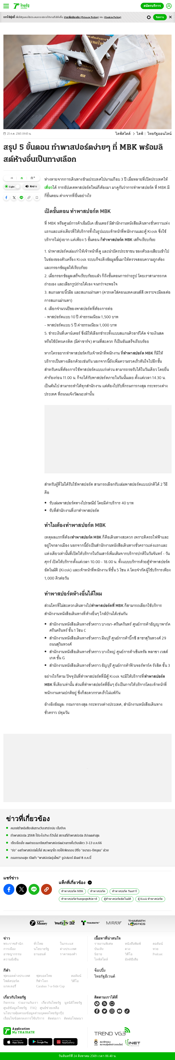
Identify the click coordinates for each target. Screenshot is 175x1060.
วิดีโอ (127, 954)
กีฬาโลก (38, 981)
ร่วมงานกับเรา (26, 1002)
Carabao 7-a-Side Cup (49, 986)
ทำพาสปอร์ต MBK (71, 891)
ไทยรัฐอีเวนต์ (103, 976)
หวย (153, 949)
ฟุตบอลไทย (40, 976)
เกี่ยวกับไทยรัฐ (48, 1002)
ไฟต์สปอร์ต (10, 981)
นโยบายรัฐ (39, 949)
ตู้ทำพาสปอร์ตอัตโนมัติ (114, 898)
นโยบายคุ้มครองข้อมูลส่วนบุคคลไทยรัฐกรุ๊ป (30, 1013)
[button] (6, 197)
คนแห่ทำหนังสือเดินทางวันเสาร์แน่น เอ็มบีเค (38, 828)
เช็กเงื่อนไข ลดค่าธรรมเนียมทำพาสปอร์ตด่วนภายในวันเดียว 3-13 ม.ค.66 (56, 842)
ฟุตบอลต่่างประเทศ (15, 976)
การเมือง (9, 949)
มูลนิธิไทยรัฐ (68, 1002)
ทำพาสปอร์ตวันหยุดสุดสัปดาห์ (78, 898)
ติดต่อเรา (48, 1018)
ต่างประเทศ (66, 949)
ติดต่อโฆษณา (65, 1018)
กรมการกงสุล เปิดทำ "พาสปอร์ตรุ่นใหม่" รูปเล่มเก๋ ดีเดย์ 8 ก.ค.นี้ (51, 857)
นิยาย (97, 954)
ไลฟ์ (143, 134)
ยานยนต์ (38, 954)
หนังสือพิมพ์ (131, 943)
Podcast (156, 954)
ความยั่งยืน (10, 959)
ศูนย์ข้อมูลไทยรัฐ (13, 1008)
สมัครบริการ (153, 6)
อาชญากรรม (11, 954)
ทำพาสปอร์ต (96, 891)
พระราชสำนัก (11, 943)
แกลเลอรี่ (9, 986)
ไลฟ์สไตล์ (128, 134)
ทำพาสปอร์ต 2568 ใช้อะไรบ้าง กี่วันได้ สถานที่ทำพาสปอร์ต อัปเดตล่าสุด (55, 835)
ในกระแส (64, 943)
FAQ (30, 1008)
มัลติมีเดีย (130, 959)
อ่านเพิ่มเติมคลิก (81, 17)
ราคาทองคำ (67, 954)
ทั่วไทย (37, 943)
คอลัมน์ (155, 943)
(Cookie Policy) (112, 17)
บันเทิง (98, 949)
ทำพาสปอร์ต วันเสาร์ (121, 891)
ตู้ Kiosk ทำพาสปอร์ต (146, 898)
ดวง (126, 949)
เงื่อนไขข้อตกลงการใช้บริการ (21, 1018)
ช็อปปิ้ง (99, 970)
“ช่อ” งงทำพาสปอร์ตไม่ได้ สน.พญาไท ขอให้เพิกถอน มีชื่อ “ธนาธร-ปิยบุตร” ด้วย (60, 850)
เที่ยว (48, 187)
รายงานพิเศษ (102, 943)
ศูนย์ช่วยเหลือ (45, 1008)
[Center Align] (170, 17)
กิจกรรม (8, 1002)
